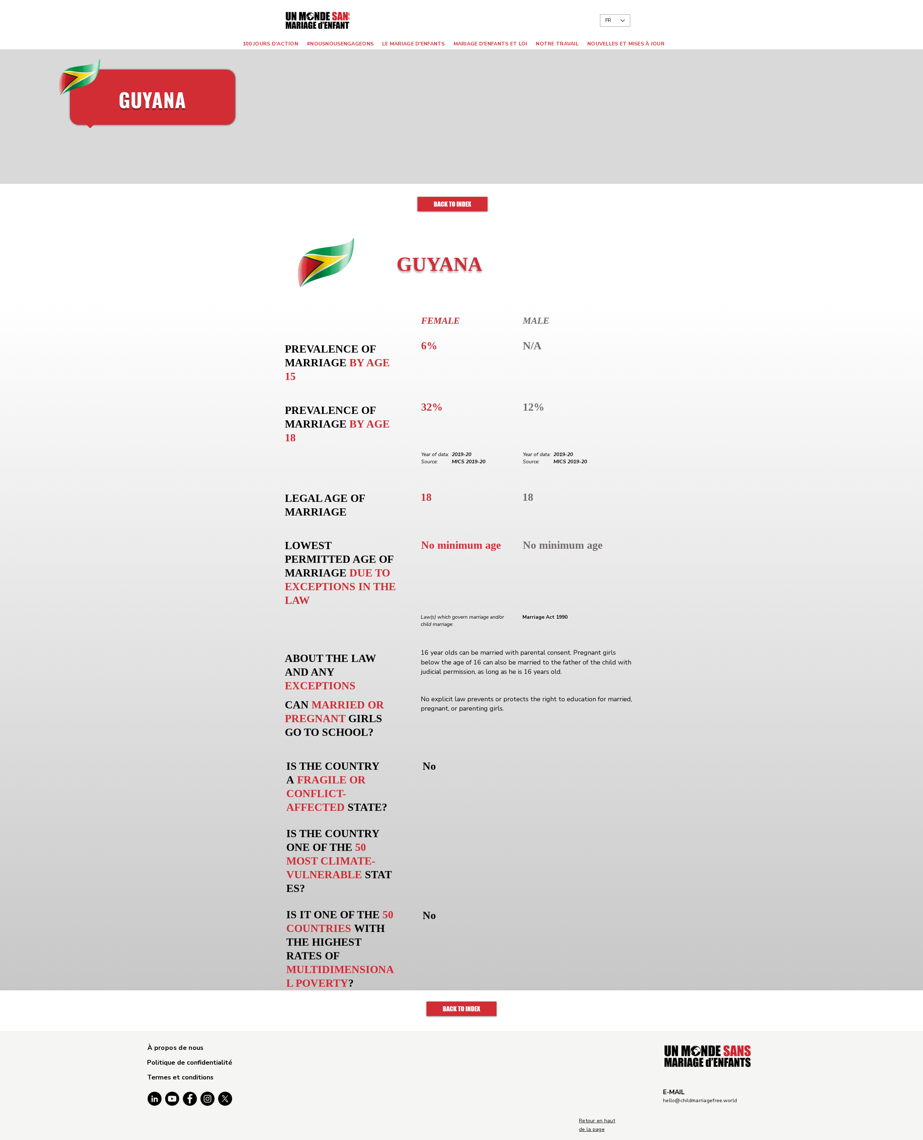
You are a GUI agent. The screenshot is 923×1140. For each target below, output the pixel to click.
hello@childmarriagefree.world (700, 1100)
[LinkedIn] (154, 1099)
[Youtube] (172, 1099)
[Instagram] (207, 1099)
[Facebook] (190, 1099)
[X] (225, 1099)
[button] (412, 44)
